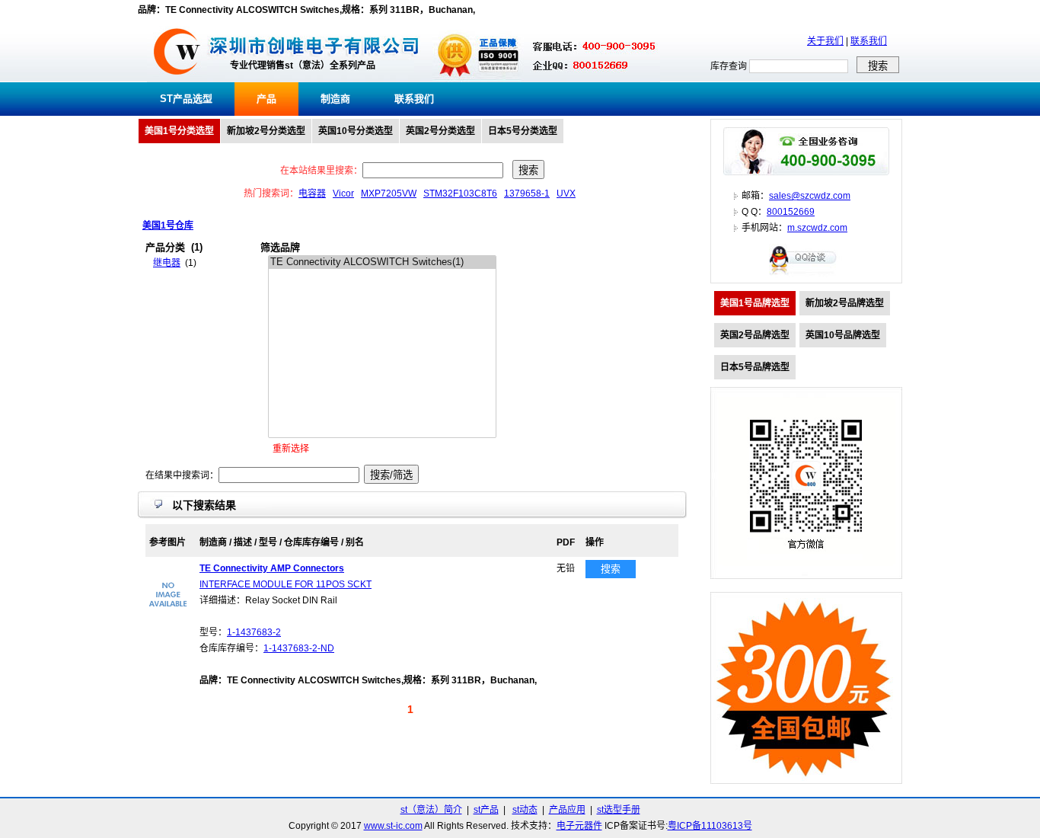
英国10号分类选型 (355, 131)
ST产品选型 (186, 98)
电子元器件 (579, 825)
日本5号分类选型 (522, 131)
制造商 (335, 98)
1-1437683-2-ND (298, 648)
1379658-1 (527, 193)
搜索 (610, 568)
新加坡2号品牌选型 (845, 303)
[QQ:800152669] (806, 274)
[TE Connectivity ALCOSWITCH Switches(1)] (382, 262)
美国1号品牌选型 (755, 303)
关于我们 (825, 41)
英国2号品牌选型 (755, 335)
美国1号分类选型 (179, 131)
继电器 (166, 262)
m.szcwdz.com (817, 227)
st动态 (525, 809)
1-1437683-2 (254, 632)
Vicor (343, 193)
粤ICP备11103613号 (710, 825)
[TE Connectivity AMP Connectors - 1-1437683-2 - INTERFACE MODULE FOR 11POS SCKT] (168, 611)
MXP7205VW (388, 193)
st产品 (486, 809)
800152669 (791, 211)
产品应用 (567, 809)
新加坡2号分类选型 (266, 131)
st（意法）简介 (431, 809)
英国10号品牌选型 (843, 335)
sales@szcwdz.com (809, 195)
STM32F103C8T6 (460, 193)
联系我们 (868, 41)
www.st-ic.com (393, 825)
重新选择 (291, 448)
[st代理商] (177, 79)
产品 (266, 98)
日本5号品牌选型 (755, 367)
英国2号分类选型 (440, 131)
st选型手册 (618, 809)
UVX (566, 193)
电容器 (312, 193)
